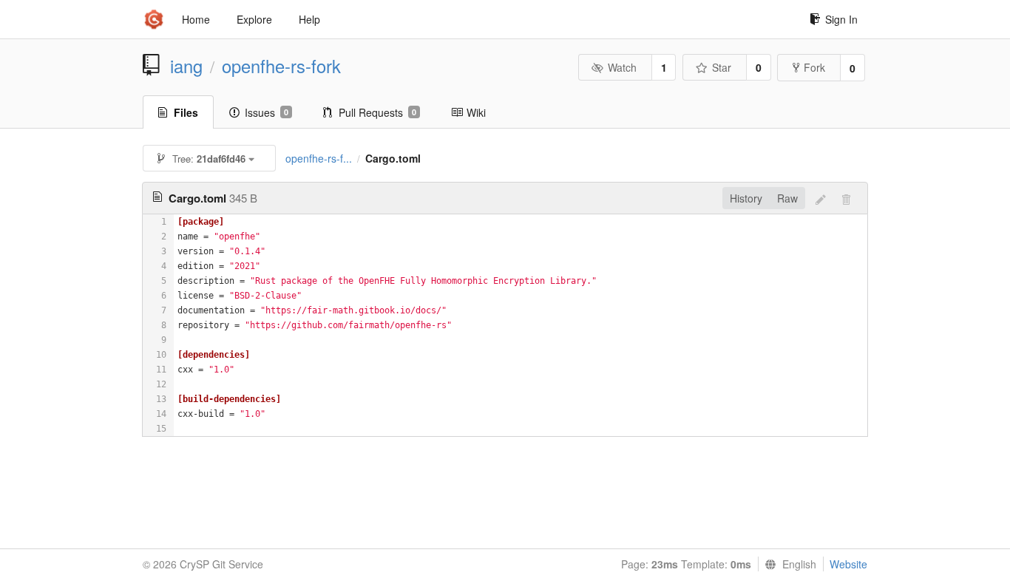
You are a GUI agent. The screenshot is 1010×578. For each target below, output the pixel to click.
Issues (266, 112)
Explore (254, 19)
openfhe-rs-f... (318, 158)
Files (186, 112)
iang (186, 65)
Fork (814, 67)
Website (848, 564)
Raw (787, 198)
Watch (622, 67)
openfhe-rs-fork (281, 65)
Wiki (476, 112)
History (746, 198)
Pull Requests (377, 112)
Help (309, 19)
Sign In (841, 19)
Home (196, 19)
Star (721, 67)
